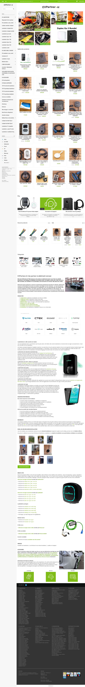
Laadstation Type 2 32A (6, 45)
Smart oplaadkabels (38, 600)
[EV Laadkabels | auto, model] (50, 260)
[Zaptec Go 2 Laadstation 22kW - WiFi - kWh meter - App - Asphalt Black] (42, 58)
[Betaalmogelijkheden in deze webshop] (73, 576)
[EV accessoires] (26, 38)
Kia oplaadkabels (38, 601)
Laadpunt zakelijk (38, 636)
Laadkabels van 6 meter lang (40, 614)
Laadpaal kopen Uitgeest (23, 640)
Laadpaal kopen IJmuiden (23, 642)
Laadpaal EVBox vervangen (23, 615)
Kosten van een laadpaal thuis (24, 632)
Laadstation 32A (21, 598)
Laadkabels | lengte (6, 58)
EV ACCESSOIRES (5, 77)
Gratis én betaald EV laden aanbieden (42, 642)
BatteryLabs (6, 144)
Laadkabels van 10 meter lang (40, 616)
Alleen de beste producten (62, 1)
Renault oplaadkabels (39, 594)
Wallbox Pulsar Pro (55, 601)
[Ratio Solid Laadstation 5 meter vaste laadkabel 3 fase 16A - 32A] (42, 129)
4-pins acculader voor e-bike (73, 645)
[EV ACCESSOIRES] (77, 260)
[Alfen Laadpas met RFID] (25, 105)
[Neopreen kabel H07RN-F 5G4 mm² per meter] (33, 232)
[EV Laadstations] (34, 21)
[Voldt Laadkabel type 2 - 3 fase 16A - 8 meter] (58, 129)
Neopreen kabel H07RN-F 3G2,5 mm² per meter (44, 238)
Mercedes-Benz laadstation (23, 607)
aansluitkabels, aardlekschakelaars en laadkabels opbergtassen (38, 556)
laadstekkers (48, 554)
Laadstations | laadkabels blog (8, 131)
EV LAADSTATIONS (5, 17)
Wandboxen (21, 590)
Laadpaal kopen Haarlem (23, 656)
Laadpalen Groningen (22, 661)
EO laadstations (54, 590)
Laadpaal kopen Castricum (23, 641)
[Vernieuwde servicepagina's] (50, 203)
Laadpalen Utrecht (22, 665)
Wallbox (5, 160)
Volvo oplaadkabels (38, 599)
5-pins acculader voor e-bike (73, 646)
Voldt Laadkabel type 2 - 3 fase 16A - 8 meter (58, 136)
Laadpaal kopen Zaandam (23, 645)
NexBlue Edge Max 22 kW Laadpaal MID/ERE (58, 113)
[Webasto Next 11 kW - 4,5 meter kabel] (25, 83)
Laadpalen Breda (22, 658)
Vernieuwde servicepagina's (51, 211)
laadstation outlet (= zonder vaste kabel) (33, 489)
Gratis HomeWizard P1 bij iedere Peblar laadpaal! (28, 211)
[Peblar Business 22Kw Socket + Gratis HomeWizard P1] (25, 58)
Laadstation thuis (22, 591)
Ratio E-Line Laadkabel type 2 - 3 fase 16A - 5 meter (42, 162)
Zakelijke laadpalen (38, 631)
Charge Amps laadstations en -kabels (58, 589)
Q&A (25, 424)
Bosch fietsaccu (71, 628)
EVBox (5, 151)
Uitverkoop (4, 104)
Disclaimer (4, 171)
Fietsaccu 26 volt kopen (72, 638)
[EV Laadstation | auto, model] (23, 260)
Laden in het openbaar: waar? (57, 629)
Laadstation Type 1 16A (6, 36)
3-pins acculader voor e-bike (73, 644)
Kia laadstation (21, 606)
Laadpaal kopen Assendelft (23, 644)
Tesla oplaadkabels (38, 595)
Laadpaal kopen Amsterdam (24, 653)
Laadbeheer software (39, 632)
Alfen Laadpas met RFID (25, 112)
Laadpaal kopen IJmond (23, 655)
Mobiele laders (5, 61)
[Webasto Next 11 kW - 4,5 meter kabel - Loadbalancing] (75, 154)
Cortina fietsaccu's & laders (56, 597)
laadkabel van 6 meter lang (30, 508)
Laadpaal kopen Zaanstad (23, 648)
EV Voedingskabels (6, 80)
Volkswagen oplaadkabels (39, 593)
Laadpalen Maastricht (22, 663)
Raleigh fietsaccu (71, 635)
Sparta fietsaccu (71, 636)
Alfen (5, 139)
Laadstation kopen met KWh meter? (58, 631)
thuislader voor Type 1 (29, 519)
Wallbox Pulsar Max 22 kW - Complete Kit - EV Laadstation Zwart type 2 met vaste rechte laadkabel (75, 67)
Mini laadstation (21, 603)
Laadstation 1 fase (22, 599)
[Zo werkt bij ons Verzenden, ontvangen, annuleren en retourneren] (29, 576)
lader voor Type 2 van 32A (29, 500)
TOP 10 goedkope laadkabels (8, 94)
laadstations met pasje (51, 369)
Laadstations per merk (6, 33)
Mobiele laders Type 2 (39, 612)
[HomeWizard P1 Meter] (58, 154)
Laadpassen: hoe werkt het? (23, 633)
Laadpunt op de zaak (39, 639)
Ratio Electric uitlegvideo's (7, 112)
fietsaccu (41, 527)
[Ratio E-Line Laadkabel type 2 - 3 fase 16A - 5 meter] (42, 154)
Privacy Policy (4, 173)
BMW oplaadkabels (38, 597)
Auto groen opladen (55, 655)
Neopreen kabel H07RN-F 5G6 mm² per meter (22, 238)
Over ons (3, 169)
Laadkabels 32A (38, 606)
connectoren (26, 554)
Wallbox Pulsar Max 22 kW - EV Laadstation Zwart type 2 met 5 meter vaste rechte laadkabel (75, 114)
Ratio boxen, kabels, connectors (57, 593)
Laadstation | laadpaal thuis (7, 28)
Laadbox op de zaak (38, 638)
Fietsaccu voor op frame (72, 642)
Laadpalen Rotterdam (22, 664)
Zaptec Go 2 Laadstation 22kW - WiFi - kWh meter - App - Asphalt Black (42, 66)
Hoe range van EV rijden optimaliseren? (59, 648)
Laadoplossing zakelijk (39, 637)
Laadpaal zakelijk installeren (40, 634)
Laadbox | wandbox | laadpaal (7, 25)
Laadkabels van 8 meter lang (40, 615)
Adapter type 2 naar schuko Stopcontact (42, 184)
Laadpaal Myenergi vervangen (24, 618)
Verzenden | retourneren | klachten (8, 175)
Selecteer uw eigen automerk (25, 479)
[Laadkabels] (75, 17)
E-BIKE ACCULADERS (6, 64)
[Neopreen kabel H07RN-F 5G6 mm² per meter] (22, 232)
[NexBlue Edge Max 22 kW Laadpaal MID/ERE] (58, 105)
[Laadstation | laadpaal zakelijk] (37, 260)
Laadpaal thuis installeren (23, 628)
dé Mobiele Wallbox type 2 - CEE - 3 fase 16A (58, 184)
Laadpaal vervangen (22, 609)
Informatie (22, 244)
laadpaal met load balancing (46, 353)
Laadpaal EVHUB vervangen (23, 616)
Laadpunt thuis (21, 634)
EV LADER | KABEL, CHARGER (7, 50)
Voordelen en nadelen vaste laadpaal (58, 635)
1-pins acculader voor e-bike (73, 643)
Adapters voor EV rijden (72, 590)
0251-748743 (4, 180)
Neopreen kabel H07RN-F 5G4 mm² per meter (33, 238)
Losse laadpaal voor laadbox (73, 589)
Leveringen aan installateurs (24, 623)
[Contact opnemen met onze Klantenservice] (51, 576)
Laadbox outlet (21, 594)
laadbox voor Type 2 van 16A (30, 485)
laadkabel (40, 492)
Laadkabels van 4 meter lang (40, 613)
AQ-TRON (6, 141)
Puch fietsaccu (71, 634)
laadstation (40, 479)
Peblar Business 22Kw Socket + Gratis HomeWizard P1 (25, 66)
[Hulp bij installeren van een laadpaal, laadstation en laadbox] (36, 449)
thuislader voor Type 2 (29, 521)
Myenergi (6, 153)
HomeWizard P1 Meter (58, 161)
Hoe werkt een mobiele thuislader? (58, 642)
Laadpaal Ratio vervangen (23, 619)
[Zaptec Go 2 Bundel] (67, 35)
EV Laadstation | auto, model (7, 22)
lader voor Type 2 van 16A (29, 498)
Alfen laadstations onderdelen (57, 602)
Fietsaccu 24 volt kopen (72, 637)
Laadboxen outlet (24, 299)
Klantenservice (4, 176)
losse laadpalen (53, 552)
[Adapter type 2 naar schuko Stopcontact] (42, 177)
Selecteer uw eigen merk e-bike (26, 527)
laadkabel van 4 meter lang (30, 506)
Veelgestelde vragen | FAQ (7, 168)
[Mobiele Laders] (42, 38)
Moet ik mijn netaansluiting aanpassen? (59, 645)
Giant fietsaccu (71, 632)
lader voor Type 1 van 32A (29, 496)
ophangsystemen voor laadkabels (42, 555)
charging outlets (29, 555)
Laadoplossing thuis (22, 636)
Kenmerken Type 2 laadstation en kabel (59, 639)
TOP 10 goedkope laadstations (8, 88)
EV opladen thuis (22, 631)
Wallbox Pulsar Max (55, 600)
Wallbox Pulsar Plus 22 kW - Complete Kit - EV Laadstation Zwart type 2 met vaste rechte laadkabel (75, 138)
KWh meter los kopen (72, 595)
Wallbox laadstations (55, 598)
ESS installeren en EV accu (56, 650)
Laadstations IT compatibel (7, 126)
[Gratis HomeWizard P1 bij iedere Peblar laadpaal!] (28, 203)
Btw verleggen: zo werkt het (7, 109)
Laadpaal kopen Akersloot (23, 650)
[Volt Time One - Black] (25, 177)
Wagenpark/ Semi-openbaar (7, 20)
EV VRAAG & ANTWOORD (7, 83)
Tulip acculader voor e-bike (73, 647)
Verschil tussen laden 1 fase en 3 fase (58, 647)
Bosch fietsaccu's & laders (56, 595)
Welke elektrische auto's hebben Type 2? (59, 641)
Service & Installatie (24, 466)
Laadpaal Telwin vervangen (23, 620)
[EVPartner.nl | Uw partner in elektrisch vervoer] (8, 5)
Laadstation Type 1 (22, 595)
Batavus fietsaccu (71, 627)
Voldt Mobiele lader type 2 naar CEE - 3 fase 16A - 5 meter (75, 91)
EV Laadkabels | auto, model (7, 53)
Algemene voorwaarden (6, 170)
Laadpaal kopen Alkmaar (23, 652)
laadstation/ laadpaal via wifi (28, 363)
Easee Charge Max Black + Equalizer (58, 65)
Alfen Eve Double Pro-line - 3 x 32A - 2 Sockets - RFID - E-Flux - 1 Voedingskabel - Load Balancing (25, 137)
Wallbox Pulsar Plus (55, 599)
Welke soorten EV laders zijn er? (57, 637)
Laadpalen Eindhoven (22, 660)
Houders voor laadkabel (72, 598)
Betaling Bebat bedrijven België (74, 648)
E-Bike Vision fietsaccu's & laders (57, 596)
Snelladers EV (5, 56)
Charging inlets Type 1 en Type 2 (74, 596)
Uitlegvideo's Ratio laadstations (57, 603)
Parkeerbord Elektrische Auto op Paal (59, 90)
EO (4, 148)
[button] (15, 17)
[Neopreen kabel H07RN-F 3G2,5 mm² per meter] (44, 232)
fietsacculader (42, 533)
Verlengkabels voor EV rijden (73, 593)
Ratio (5, 155)
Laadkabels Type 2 (38, 604)
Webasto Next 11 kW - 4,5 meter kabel (25, 90)
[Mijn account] (5, 1)
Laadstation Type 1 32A (6, 39)
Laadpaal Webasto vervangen (24, 622)
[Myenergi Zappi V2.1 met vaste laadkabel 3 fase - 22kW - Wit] (25, 154)
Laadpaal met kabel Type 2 (7, 123)
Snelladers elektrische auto (40, 609)
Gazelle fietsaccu (71, 631)
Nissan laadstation (22, 604)
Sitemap (3, 177)
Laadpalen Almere (22, 657)
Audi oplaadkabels (38, 591)
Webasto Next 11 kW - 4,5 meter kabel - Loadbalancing (75, 162)
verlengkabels (40, 554)
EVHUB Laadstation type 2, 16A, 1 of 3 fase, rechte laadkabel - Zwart (42, 113)
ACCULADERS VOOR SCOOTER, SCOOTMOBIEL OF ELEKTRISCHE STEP (8, 73)
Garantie (3, 178)
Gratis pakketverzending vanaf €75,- (26, 1)
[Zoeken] (13, 8)
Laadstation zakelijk (22, 593)
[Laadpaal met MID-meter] (63, 260)
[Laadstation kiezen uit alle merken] (51, 324)
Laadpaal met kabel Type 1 (7, 120)
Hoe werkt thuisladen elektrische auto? (59, 632)
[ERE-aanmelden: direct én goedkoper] (73, 203)
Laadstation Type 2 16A (6, 42)
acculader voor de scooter (33, 539)
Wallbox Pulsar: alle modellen (8, 117)
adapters (20, 554)
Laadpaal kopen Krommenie (24, 646)
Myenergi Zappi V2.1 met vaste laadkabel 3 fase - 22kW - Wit (25, 162)
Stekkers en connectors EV (73, 594)
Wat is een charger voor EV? (57, 636)
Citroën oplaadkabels (39, 602)
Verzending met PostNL (44, 1)
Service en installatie (6, 96)
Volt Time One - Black (25, 183)
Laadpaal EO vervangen (23, 614)
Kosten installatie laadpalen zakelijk (41, 635)
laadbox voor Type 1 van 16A (30, 481)
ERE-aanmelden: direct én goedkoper (73, 211)
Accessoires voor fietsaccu (73, 599)
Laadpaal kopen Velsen (23, 643)
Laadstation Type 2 (22, 596)
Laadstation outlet (5, 47)
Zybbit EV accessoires (55, 594)
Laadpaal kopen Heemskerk (23, 639)
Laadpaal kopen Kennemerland (24, 654)
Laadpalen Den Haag (22, 659)
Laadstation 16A (21, 597)
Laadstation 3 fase (22, 600)
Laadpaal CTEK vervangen (23, 612)
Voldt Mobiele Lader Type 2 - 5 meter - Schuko (75, 184)
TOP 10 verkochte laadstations (8, 85)
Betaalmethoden (5, 174)
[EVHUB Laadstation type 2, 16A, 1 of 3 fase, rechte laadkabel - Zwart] (42, 105)
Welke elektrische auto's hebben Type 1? (59, 640)
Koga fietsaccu (70, 633)
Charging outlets (71, 597)
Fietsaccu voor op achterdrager (74, 641)
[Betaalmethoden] (64, 673)
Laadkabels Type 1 (38, 603)
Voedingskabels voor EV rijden (73, 591)
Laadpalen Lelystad (22, 662)
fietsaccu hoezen (46, 556)
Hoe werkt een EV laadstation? (57, 627)
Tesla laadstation (22, 602)
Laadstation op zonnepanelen (24, 601)
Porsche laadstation (22, 605)
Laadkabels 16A (38, 605)
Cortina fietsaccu (71, 629)
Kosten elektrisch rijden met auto (58, 644)
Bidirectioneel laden (55, 651)
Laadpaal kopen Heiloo (23, 651)
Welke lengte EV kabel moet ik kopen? (58, 643)
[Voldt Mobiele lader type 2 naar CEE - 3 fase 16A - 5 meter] (75, 83)
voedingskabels (33, 554)
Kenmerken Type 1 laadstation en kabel (59, 638)
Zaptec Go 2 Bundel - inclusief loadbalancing (42, 90)
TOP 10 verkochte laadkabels (8, 91)
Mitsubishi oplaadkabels (39, 598)
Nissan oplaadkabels (38, 590)
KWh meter (54, 554)
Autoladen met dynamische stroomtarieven (7, 100)
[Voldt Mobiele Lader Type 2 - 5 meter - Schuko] (75, 177)
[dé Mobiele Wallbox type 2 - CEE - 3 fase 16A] (58, 177)
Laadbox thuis (21, 635)
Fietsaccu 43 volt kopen (72, 640)
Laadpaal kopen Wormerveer (24, 647)
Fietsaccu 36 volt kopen (72, 639)
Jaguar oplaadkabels (38, 596)
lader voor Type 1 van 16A (29, 494)
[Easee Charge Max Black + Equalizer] (58, 58)
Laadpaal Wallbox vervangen (24, 621)
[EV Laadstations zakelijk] (59, 17)
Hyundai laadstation (22, 608)
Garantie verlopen (5, 115)
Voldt (5, 157)
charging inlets (21, 555)
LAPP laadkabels (55, 591)
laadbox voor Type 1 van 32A (30, 483)
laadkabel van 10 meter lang (30, 512)
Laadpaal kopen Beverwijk (23, 638)
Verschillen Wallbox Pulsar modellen (58, 654)
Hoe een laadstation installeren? (57, 628)
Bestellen (25, 71)
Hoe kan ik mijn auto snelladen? (57, 646)
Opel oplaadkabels (38, 589)
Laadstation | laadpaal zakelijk (8, 31)
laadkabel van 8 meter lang (30, 510)
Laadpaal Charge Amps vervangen (25, 613)
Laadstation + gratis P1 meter (8, 129)
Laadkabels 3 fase (38, 608)
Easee (5, 146)
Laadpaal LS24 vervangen (23, 617)
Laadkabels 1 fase (38, 607)
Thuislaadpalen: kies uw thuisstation (25, 627)
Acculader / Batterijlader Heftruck (7, 68)
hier (73, 424)
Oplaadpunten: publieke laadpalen (25, 629)
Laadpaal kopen (21, 637)
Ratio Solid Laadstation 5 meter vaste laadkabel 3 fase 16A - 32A (42, 137)
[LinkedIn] (26, 585)
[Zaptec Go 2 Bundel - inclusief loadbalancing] (42, 83)
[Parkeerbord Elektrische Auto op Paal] (58, 83)
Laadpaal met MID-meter (63, 266)
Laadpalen (20, 589)
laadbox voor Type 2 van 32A (30, 487)
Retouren (4, 106)
